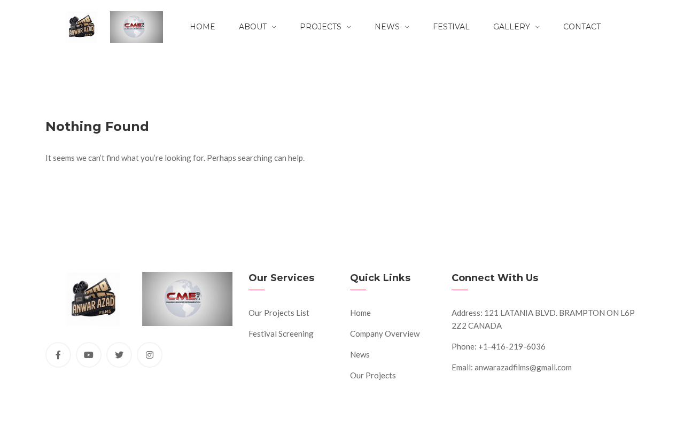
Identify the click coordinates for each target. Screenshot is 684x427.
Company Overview (384, 333)
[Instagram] (149, 355)
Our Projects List (278, 312)
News (387, 27)
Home (202, 27)
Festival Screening (281, 333)
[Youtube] (89, 355)
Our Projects (373, 375)
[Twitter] (119, 355)
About (253, 27)
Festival (451, 27)
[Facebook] (58, 355)
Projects (320, 27)
